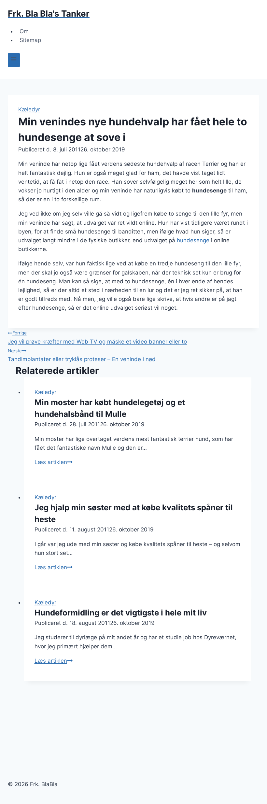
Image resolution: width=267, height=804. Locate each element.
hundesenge (193, 240)
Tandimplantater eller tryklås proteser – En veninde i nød (82, 355)
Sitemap (30, 40)
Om (24, 31)
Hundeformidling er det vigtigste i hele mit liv (121, 612)
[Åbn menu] (14, 60)
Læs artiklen (54, 462)
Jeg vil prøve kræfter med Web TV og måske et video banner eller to (97, 337)
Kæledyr (29, 109)
